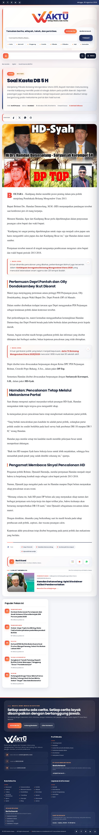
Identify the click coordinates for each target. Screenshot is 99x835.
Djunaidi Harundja (29, 551)
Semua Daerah (12, 816)
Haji (75, 44)
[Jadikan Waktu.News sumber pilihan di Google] (79, 562)
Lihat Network (47, 725)
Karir (54, 797)
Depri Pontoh (27, 547)
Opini (14, 64)
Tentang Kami (57, 743)
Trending (24, 795)
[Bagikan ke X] (19, 117)
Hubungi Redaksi (30, 725)
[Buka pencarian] (82, 56)
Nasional (8, 787)
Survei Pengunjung (58, 792)
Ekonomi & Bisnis (26, 789)
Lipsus (38, 795)
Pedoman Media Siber (59, 750)
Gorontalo (10, 821)
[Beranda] (6, 56)
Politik (38, 787)
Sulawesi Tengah (12, 823)
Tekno (8, 792)
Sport (7, 798)
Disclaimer (56, 753)
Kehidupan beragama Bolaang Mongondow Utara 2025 (44, 267)
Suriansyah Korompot (66, 547)
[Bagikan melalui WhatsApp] (25, 117)
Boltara (20, 74)
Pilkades (65, 44)
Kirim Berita (70, 31)
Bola (11, 44)
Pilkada (54, 44)
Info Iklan (55, 794)
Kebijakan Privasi (58, 755)
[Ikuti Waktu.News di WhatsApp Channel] (87, 562)
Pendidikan (24, 792)
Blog (22, 801)
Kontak (54, 787)
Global (38, 789)
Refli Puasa (15, 106)
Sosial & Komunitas (9, 795)
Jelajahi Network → (59, 773)
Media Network (85, 31)
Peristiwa (39, 792)
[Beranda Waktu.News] (50, 17)
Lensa (37, 801)
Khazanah (39, 798)
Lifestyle (23, 798)
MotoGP (21, 44)
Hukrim (8, 789)
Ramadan (85, 44)
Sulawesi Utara (12, 818)
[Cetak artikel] (30, 117)
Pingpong (32, 44)
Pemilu (43, 44)
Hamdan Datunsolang (45, 547)
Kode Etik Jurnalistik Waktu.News (62, 748)
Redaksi (55, 745)
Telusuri (85, 38)
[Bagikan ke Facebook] (13, 117)
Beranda (5, 64)
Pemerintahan (25, 787)
